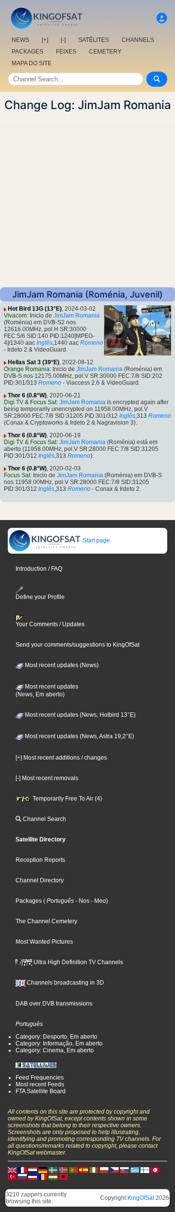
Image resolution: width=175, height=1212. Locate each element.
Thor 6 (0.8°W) (27, 395)
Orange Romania (27, 369)
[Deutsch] (42, 1169)
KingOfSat (140, 1197)
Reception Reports (40, 860)
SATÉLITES (93, 40)
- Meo (97, 900)
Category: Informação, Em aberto (59, 1043)
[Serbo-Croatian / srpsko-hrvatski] (32, 1176)
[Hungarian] (53, 1176)
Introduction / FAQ (39, 568)
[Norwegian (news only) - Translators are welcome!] (63, 1169)
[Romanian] (42, 1176)
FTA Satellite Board (41, 1091)
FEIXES (66, 51)
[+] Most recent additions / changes (61, 757)
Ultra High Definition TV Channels (77, 962)
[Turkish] (12, 1176)
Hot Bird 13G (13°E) (35, 308)
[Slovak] (124, 1169)
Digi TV (13, 402)
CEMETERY (105, 51)
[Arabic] (155, 1169)
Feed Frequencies (40, 1077)
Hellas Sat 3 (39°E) (33, 362)
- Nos (81, 900)
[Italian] (93, 1169)
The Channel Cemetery (46, 921)
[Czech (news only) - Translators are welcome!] (114, 1169)
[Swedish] (53, 1169)
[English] (12, 1169)
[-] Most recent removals (47, 778)
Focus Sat (43, 402)
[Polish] (104, 1169)
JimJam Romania (76, 315)
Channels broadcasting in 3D (64, 982)
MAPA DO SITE (32, 63)
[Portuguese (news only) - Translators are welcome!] (73, 1169)
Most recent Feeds (40, 1084)
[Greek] (134, 1169)
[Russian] (22, 1176)
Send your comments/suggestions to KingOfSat (78, 644)
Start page (95, 540)
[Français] (22, 1169)
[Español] (83, 1169)
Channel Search (43, 819)
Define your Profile (40, 597)
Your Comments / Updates (50, 624)
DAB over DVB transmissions (54, 1003)
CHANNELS (138, 40)
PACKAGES (27, 51)
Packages (29, 900)
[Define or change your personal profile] (162, 18)
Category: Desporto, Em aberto (56, 1036)
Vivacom (15, 315)
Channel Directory (40, 880)
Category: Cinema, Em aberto (55, 1050)
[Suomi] (144, 1169)
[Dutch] (32, 1169)
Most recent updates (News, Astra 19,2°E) (78, 736)
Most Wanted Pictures (44, 941)
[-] (63, 40)
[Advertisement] (87, 199)
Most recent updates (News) (61, 665)
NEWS (20, 40)
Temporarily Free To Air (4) (66, 798)
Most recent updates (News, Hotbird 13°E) (79, 714)
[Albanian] (63, 1176)
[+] (45, 40)
